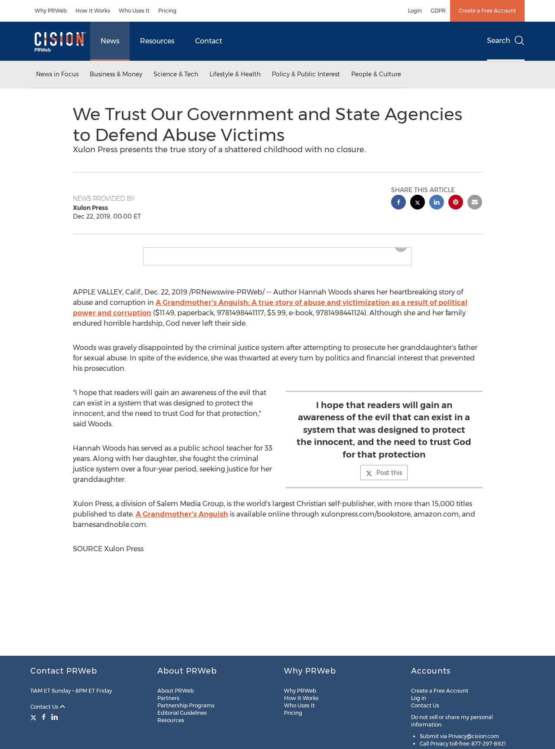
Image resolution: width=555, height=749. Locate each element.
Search (498, 40)
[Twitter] (34, 717)
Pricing (167, 10)
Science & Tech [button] (175, 74)
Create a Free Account (487, 10)
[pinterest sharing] (455, 203)
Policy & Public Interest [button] (306, 74)
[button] (277, 251)
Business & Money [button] (116, 74)
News (110, 41)
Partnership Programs (186, 705)
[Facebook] (44, 717)
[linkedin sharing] (436, 203)
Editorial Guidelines (182, 713)
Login (415, 10)
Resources (157, 41)
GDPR (438, 10)
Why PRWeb (51, 10)
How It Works (92, 10)
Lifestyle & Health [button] (235, 74)
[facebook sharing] (398, 203)
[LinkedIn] (54, 717)
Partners (168, 698)
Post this (389, 480)
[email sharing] (474, 203)
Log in (418, 698)
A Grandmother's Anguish (182, 521)
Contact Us (45, 706)
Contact (208, 41)
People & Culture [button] (376, 74)
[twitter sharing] (417, 203)
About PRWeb (175, 690)
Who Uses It (134, 10)
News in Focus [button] (57, 74)
